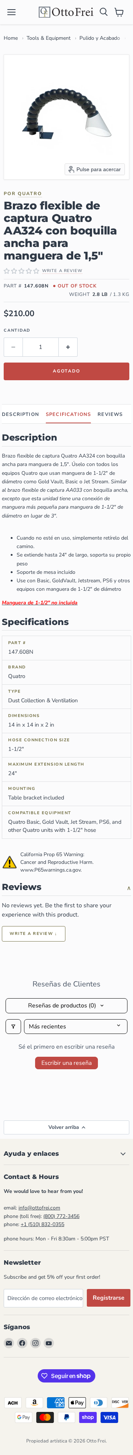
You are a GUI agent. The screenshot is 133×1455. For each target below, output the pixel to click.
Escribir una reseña (66, 1063)
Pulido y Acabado (99, 38)
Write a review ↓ (34, 933)
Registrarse (109, 1298)
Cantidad (17, 330)
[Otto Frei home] (66, 12)
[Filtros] (13, 1026)
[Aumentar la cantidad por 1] (68, 347)
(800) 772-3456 (61, 1216)
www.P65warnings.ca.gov (50, 869)
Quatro (30, 193)
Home (11, 38)
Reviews (110, 414)
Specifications (68, 414)
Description (20, 414)
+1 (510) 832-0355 (42, 1224)
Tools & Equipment (49, 38)
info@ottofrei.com (39, 1207)
